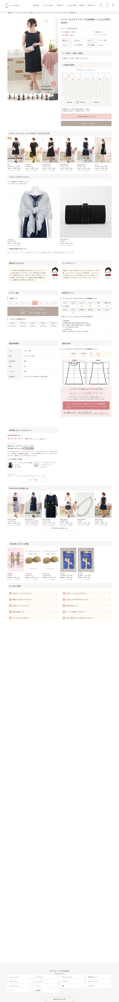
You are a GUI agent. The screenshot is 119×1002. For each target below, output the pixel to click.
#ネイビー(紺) (69, 252)
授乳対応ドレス (92, 977)
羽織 (63, 986)
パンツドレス (39, 977)
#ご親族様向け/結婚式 (58, 252)
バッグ (37, 986)
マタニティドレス (67, 977)
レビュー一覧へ (33, 480)
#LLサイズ (36, 252)
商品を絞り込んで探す (59, 999)
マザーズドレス (13, 981)
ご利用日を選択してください (86, 116)
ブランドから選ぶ (48, 5)
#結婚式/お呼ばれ (45, 252)
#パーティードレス (19, 252)
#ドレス (10, 252)
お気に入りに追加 (88, 123)
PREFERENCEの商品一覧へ (59, 528)
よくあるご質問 (71, 5)
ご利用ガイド (60, 5)
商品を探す (36, 5)
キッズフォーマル (14, 986)
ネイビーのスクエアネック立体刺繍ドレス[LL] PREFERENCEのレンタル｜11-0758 (11, 5)
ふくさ (11, 990)
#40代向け (29, 252)
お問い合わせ (92, 5)
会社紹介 (82, 5)
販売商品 (38, 990)
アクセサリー (92, 986)
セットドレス (39, 981)
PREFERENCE (72, 28)
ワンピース (65, 981)
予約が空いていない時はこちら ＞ (86, 70)
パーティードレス (14, 977)
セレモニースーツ (93, 981)
